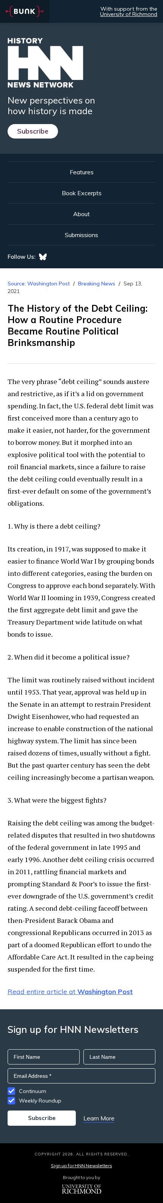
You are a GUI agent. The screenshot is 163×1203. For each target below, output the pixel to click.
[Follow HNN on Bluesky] (43, 257)
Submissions (81, 235)
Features (82, 172)
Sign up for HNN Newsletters (81, 1165)
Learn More (98, 1118)
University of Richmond (128, 14)
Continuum (32, 1091)
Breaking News (96, 283)
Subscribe (33, 131)
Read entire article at (70, 991)
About (81, 214)
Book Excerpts (82, 193)
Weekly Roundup (40, 1100)
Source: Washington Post (39, 283)
